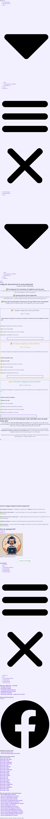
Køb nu (25, 338)
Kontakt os (5, 88)
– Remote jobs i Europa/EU (6, 692)
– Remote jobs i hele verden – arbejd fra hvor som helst (12, 694)
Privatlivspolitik (6, 569)
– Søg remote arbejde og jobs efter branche (10, 753)
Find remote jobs (6, 2)
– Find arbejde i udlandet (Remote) (8, 690)
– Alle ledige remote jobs (5, 687)
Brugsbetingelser (6, 570)
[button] (25, 141)
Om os (4, 87)
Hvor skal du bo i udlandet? (10, 84)
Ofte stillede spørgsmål (8, 567)
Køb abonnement (6, 3)
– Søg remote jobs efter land (6, 752)
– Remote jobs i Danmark (5, 688)
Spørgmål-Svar (7, 85)
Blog (5, 82)
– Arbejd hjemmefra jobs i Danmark (8, 691)
